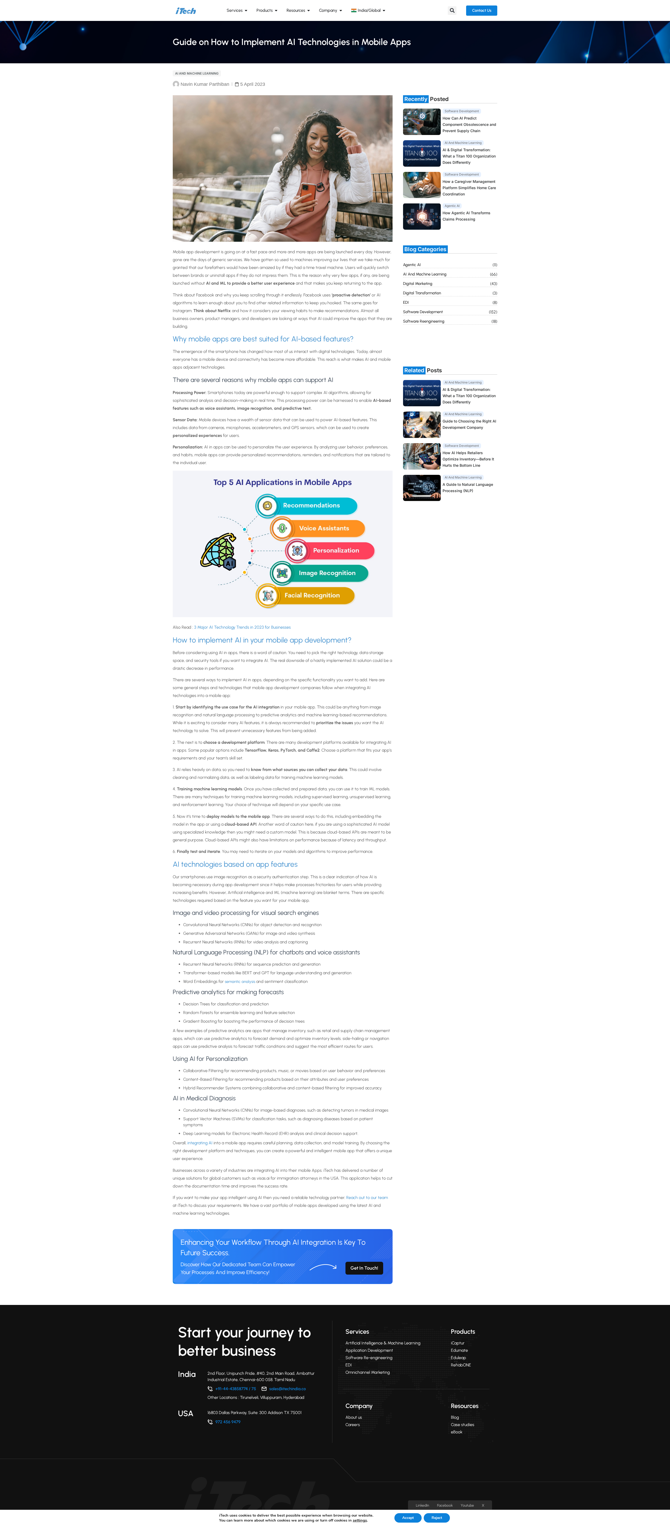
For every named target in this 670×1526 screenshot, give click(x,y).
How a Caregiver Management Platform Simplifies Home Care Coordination (469, 187)
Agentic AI (412, 264)
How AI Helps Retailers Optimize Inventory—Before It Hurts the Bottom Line (468, 459)
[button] (452, 10)
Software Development (423, 311)
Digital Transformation (422, 293)
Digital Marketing (417, 283)
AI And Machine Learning (197, 73)
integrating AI (200, 1142)
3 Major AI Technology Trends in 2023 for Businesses (242, 627)
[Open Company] (341, 10)
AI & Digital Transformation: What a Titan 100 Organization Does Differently (469, 156)
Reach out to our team (367, 1197)
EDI (406, 302)
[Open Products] (276, 10)
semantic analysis (240, 981)
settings (360, 1520)
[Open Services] (246, 10)
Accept (408, 1517)
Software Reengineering (423, 321)
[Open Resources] (308, 10)
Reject (437, 1517)
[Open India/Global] (384, 10)
